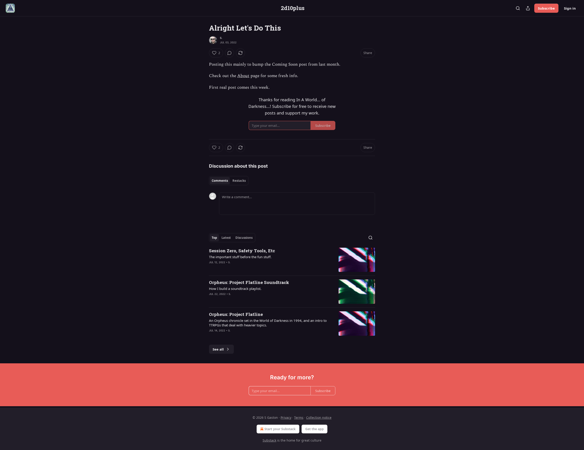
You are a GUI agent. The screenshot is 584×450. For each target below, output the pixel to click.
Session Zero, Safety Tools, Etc (242, 250)
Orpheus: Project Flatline (236, 314)
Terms (298, 417)
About (243, 76)
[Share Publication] (527, 8)
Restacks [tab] (239, 181)
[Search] (517, 8)
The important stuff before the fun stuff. (240, 257)
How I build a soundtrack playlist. (235, 288)
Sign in (570, 8)
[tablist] (228, 180)
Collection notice (318, 417)
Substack (269, 440)
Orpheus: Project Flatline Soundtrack (249, 282)
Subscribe (546, 8)
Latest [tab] (226, 238)
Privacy (286, 417)
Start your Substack (280, 429)
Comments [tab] (220, 181)
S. (221, 37)
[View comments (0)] (229, 52)
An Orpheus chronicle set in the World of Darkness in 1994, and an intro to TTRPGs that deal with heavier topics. (268, 322)
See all (218, 349)
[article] (292, 260)
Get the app (314, 429)
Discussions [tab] (244, 238)
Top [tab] (214, 238)
